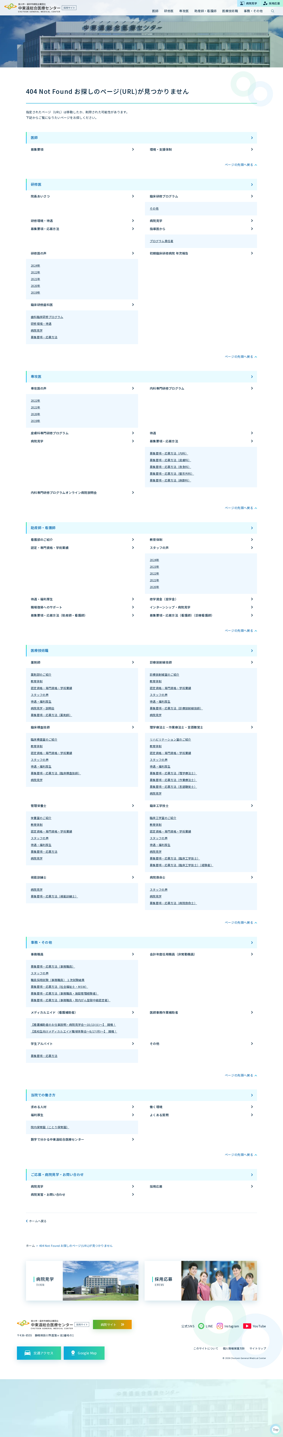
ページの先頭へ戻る (239, 164)
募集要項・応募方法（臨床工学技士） (175, 858)
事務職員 (37, 954)
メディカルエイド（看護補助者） (54, 1012)
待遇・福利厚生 (42, 599)
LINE (209, 1326)
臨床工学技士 (159, 805)
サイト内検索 (272, 11)
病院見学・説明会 (42, 708)
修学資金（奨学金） (164, 599)
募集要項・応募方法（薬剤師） (51, 715)
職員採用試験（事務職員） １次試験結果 (58, 980)
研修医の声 (39, 253)
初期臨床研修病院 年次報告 (169, 253)
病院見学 (156, 220)
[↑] (275, 1429)
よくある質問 (159, 1115)
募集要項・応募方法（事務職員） (53, 966)
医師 (34, 137)
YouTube (259, 1326)
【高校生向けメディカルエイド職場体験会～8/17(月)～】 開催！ (74, 1031)
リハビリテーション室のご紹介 (170, 739)
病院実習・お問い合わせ (48, 1194)
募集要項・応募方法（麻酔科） (170, 480)
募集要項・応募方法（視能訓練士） (54, 896)
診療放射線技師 (161, 662)
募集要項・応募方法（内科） (169, 453)
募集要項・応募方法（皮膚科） (170, 460)
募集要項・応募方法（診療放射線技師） (176, 708)
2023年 (154, 567)
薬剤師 (35, 662)
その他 (154, 208)
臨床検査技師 (40, 727)
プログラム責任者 (161, 241)
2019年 (35, 292)
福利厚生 (37, 1115)
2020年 (35, 286)
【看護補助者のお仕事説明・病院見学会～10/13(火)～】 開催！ (73, 1025)
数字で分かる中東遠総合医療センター (57, 1139)
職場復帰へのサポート (46, 607)
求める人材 (39, 1106)
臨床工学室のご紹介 (163, 818)
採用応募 (156, 1186)
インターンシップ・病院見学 (170, 607)
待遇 (153, 433)
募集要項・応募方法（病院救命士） (173, 903)
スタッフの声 (159, 547)
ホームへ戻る (38, 1221)
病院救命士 (158, 877)
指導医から (158, 228)
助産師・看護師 (43, 527)
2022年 (35, 272)
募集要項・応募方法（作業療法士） (173, 780)
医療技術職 (40, 650)
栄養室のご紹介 (41, 818)
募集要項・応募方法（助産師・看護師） (59, 615)
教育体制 (156, 539)
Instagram (231, 1326)
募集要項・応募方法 (45, 228)
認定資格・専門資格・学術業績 (51, 688)
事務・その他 (41, 942)
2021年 (35, 279)
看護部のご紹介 (42, 539)
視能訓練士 (39, 877)
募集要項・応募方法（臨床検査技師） (56, 773)
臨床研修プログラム (164, 196)
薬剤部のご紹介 (41, 674)
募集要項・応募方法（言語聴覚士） (173, 787)
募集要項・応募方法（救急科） (170, 467)
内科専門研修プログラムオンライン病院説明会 (64, 492)
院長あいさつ (40, 196)
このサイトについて (205, 1348)
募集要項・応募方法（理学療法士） (173, 773)
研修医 (36, 184)
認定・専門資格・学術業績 (50, 547)
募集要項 (37, 149)
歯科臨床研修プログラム (47, 317)
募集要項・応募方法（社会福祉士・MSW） (59, 987)
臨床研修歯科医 (42, 304)
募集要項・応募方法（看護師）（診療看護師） (182, 615)
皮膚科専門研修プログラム (50, 433)
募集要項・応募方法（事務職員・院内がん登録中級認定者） (71, 1000)
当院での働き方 (43, 1094)
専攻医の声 (39, 388)
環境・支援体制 (161, 149)
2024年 (35, 265)
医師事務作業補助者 (164, 1012)
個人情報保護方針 (234, 1348)
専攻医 (36, 376)
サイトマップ (258, 1348)
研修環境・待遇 (42, 220)
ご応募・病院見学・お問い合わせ (57, 1174)
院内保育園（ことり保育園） (50, 1127)
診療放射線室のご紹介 (164, 674)
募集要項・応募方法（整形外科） (172, 473)
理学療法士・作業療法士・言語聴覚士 (176, 727)
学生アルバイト (42, 1043)
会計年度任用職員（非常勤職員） (173, 954)
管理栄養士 (39, 805)
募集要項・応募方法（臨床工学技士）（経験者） (181, 865)
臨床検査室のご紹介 (44, 739)
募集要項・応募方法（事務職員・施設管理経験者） (65, 993)
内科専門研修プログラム (167, 388)
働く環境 (156, 1106)
